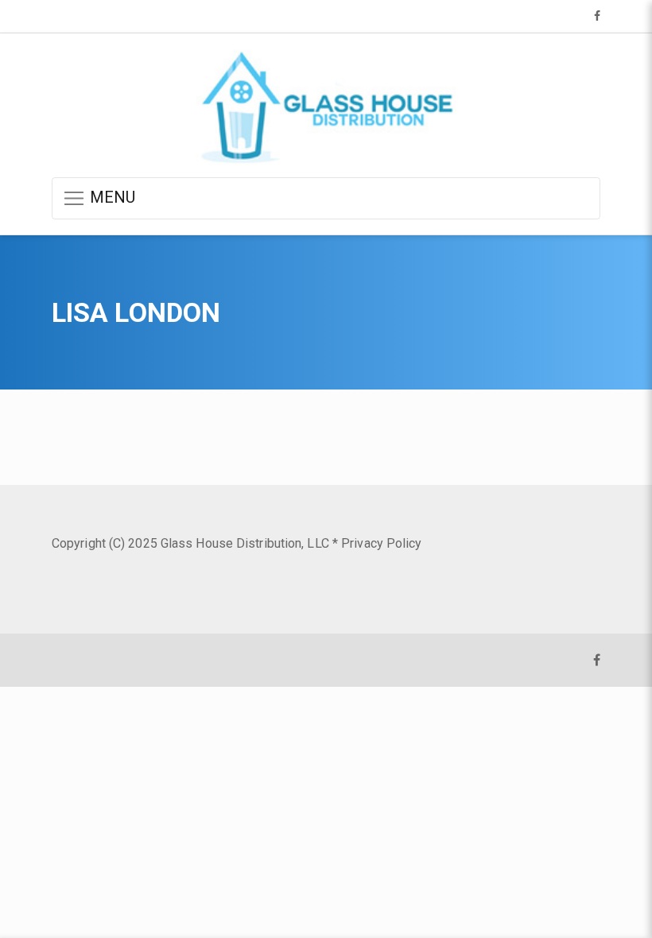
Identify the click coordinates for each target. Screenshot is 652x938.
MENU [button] (111, 197)
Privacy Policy (381, 543)
